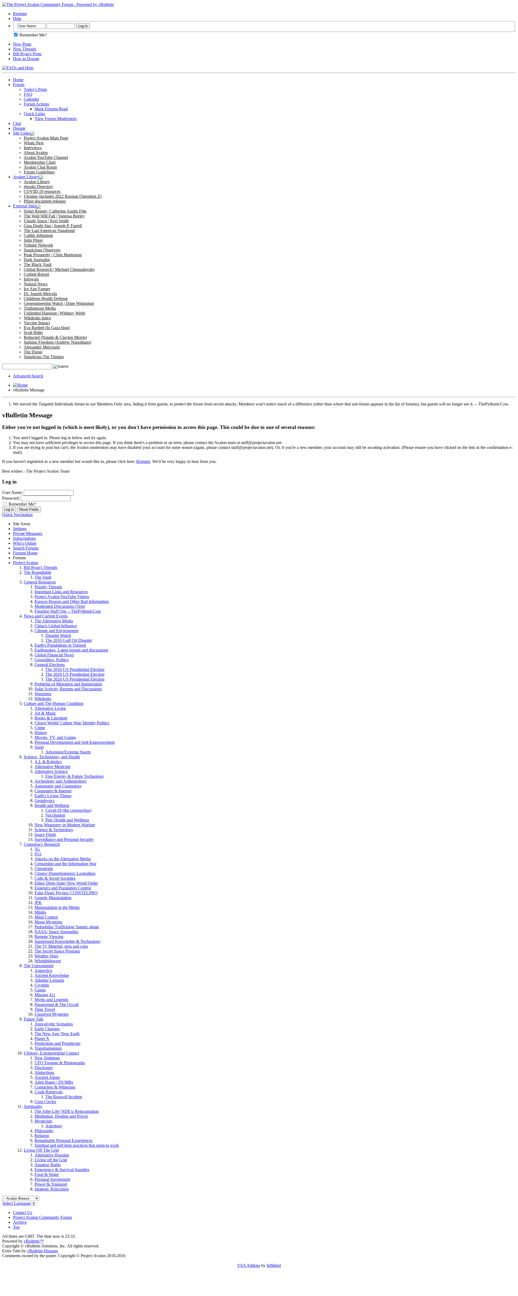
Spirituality (33, 1106)
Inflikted (274, 1265)
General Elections (50, 664)
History (41, 732)
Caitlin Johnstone (38, 235)
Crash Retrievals (49, 1092)
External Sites (24, 206)
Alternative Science (51, 771)
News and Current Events (46, 616)
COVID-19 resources (42, 191)
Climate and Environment (56, 630)
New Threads (24, 49)
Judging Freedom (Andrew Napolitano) (57, 342)
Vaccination (55, 815)
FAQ (28, 94)
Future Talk (33, 1019)
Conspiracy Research (42, 844)
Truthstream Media (40, 308)
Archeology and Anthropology (61, 781)
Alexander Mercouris (42, 347)
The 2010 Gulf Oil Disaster (68, 640)
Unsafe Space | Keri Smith (46, 221)
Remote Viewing (49, 936)
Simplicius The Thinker (44, 356)
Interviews (33, 147)
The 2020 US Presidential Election (74, 674)
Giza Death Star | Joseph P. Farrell (53, 225)
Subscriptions (24, 538)
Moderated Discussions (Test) (60, 606)
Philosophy (44, 1130)
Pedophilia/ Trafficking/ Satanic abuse (67, 927)
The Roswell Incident (63, 1096)
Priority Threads (48, 587)
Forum (18, 84)
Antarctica (43, 970)
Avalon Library (26, 177)
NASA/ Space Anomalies (56, 931)
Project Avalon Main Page (46, 138)
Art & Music (45, 713)
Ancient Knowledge (52, 975)
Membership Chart (40, 162)
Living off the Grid (51, 1160)
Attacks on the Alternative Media (63, 859)
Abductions (44, 1072)
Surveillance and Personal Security (64, 839)
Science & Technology (54, 829)
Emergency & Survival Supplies (62, 1169)
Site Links (21, 133)
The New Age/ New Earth (57, 1033)
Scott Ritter (33, 332)
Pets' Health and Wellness (67, 820)
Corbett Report (36, 274)
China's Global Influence (56, 625)
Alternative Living (50, 708)
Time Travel (45, 1009)
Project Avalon (25, 562)
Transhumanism (48, 1048)
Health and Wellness (52, 805)
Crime (40, 727)
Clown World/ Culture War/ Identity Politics (72, 723)
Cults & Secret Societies (55, 878)
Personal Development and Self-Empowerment (75, 742)
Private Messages (27, 533)
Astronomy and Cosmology (58, 786)
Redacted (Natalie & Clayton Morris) (55, 337)
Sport (39, 747)
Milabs (40, 912)
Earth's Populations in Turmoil (60, 645)
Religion (42, 1135)
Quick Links (34, 113)
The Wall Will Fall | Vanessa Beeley (54, 216)
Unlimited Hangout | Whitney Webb (54, 313)
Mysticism (43, 1121)
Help (17, 18)
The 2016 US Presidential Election (74, 669)
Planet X (42, 1038)
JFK (38, 902)
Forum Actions (36, 104)
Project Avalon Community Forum (42, 1217)
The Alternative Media (54, 621)
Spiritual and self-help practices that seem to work (77, 1145)
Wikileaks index (37, 318)
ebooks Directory (38, 186)
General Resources (40, 582)
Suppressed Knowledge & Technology (68, 941)
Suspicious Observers (42, 250)
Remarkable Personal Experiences (64, 1140)
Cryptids (42, 985)
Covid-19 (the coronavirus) (68, 810)
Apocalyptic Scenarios (54, 1024)
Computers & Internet (53, 791)
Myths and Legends (51, 999)
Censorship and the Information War (65, 863)
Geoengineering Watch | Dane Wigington (59, 303)
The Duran (33, 352)
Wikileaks (43, 698)
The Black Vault (38, 264)
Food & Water (47, 1174)
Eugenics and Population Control (63, 888)
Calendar (31, 99)
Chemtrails (44, 868)
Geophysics (44, 800)
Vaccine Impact (37, 322)
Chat (17, 123)
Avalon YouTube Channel (46, 157)
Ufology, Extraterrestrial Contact (51, 1053)
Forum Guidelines (39, 172)
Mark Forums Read (51, 109)
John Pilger (33, 240)
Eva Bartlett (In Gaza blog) (47, 327)
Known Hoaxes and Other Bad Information (72, 601)
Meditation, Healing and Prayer (61, 1116)
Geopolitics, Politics (52, 659)
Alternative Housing (52, 1155)
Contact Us (22, 1212)
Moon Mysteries (48, 922)
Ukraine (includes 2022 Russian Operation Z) (62, 196)
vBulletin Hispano (42, 1251)
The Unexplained (38, 965)
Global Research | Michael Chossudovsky (59, 269)
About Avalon (36, 152)
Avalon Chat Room (40, 167)
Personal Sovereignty (53, 1179)
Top (16, 1227)
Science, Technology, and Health (52, 757)
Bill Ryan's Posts (27, 54)
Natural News (35, 284)
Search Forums (26, 548)
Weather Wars (46, 956)
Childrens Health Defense (46, 298)
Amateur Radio (48, 1164)
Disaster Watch (58, 635)
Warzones (43, 693)
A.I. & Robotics (48, 761)
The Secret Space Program (57, 951)
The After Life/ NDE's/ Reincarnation (67, 1111)
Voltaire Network (38, 245)
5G (37, 849)
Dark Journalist (37, 259)
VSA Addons (248, 1265)
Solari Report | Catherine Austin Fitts (55, 211)
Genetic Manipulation (53, 897)
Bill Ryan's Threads (40, 567)
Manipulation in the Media (57, 907)
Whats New (34, 143)
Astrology (53, 1126)
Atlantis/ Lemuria (49, 980)
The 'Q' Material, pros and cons (61, 946)
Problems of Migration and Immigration (68, 684)
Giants (40, 990)
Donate (19, 128)
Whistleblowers (48, 961)
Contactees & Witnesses (55, 1087)
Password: (11, 498)
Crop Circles (45, 1101)
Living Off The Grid (41, 1150)
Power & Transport (51, 1184)
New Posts (22, 44)
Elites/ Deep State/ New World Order (66, 883)
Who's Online (24, 543)
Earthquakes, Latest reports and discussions (71, 650)
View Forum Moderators (56, 118)
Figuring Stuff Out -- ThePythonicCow (68, 611)
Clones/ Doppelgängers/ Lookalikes (65, 873)
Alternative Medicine (52, 766)
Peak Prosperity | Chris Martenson (53, 255)
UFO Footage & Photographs (60, 1062)
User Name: (12, 492)
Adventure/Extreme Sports (68, 752)
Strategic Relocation (52, 1189)
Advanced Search (28, 376)
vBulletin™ (34, 1241)
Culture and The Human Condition (53, 703)
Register (20, 13)
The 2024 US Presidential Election (74, 679)
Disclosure (44, 1067)
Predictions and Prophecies (57, 1043)
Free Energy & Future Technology (74, 776)
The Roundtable (37, 572)
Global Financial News (54, 655)
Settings (19, 528)
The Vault (43, 577)
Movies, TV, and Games (55, 737)
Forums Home (25, 553)
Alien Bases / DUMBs (54, 1082)
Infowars (31, 279)
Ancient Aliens (47, 1077)
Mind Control (46, 917)
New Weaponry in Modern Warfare (65, 825)
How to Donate (26, 58)
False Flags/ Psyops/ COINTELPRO (66, 893)
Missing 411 (45, 995)
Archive (20, 1222)
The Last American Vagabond (49, 230)
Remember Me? (32, 35)
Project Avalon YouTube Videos (62, 596)
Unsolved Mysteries (52, 1014)
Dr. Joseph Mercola (40, 293)
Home (18, 79)
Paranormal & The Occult (57, 1004)
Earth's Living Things (53, 795)
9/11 (38, 854)
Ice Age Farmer (37, 289)
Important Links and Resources (61, 591)
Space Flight (45, 834)
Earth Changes (47, 1028)
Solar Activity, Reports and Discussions (68, 689)
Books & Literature (51, 718)
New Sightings (47, 1058)
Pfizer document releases (45, 201)
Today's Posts (35, 89)
